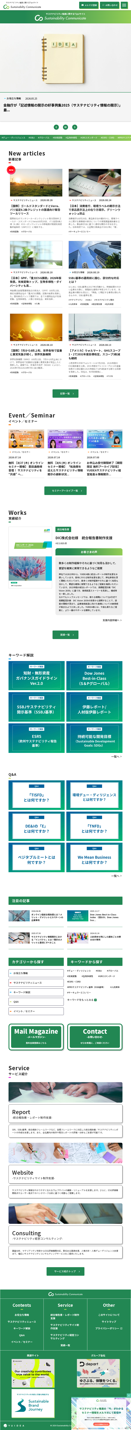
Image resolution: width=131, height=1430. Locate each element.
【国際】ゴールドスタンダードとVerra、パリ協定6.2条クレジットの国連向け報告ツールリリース (35, 209)
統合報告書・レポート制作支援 (64, 1316)
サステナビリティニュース (22, 1321)
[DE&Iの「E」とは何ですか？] (37, 826)
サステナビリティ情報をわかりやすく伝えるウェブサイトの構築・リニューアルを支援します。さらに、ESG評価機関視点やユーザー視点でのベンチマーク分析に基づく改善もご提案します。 (65, 1191)
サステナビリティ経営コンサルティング (64, 1336)
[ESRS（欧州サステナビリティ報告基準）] (37, 738)
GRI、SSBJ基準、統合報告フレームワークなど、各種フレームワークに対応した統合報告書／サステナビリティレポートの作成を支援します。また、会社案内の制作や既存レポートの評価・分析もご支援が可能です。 (65, 1131)
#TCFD (110, 376)
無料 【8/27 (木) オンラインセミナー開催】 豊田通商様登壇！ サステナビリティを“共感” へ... (26, 468)
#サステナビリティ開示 (104, 300)
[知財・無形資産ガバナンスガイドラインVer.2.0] (37, 676)
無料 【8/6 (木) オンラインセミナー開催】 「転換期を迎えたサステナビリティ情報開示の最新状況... (65, 468)
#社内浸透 (109, 304)
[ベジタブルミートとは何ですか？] (37, 857)
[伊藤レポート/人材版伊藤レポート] (94, 707)
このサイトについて (109, 1314)
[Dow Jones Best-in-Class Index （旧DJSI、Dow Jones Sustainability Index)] (94, 676)
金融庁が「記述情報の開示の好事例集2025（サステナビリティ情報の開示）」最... (62, 107)
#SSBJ (88, 300)
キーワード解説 (21, 1328)
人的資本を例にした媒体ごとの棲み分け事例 (105, 938)
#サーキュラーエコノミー (79, 231)
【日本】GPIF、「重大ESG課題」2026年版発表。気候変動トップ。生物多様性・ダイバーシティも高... (36, 281)
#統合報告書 (96, 304)
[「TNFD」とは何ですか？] (94, 826)
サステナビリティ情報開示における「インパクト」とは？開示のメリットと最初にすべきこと (46, 939)
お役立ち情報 (22, 1314)
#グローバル (26, 231)
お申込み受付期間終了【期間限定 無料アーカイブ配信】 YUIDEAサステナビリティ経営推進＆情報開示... (104, 468)
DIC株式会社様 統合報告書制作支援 (83, 537)
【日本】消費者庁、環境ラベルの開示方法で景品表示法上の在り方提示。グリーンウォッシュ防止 (94, 209)
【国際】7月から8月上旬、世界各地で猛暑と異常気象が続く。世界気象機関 (36, 352)
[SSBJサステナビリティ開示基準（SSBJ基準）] (37, 707)
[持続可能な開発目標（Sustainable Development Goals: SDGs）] (94, 738)
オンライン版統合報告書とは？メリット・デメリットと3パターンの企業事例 (47, 917)
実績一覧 (65, 1345)
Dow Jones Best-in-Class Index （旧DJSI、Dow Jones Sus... (104, 917)
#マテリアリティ (76, 300)
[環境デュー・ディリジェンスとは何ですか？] (94, 795)
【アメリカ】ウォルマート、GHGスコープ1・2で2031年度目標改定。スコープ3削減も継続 (94, 354)
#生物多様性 (26, 303)
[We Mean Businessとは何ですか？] (94, 857)
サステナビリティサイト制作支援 (64, 1326)
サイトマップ (109, 1321)
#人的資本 (73, 304)
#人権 (37, 303)
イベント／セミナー (22, 1341)
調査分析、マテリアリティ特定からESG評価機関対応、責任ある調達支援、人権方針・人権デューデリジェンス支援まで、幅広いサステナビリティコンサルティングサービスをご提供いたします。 (65, 1252)
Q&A (22, 1335)
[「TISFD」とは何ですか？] (37, 795)
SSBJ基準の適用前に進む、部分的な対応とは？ (94, 280)
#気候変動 (14, 231)
